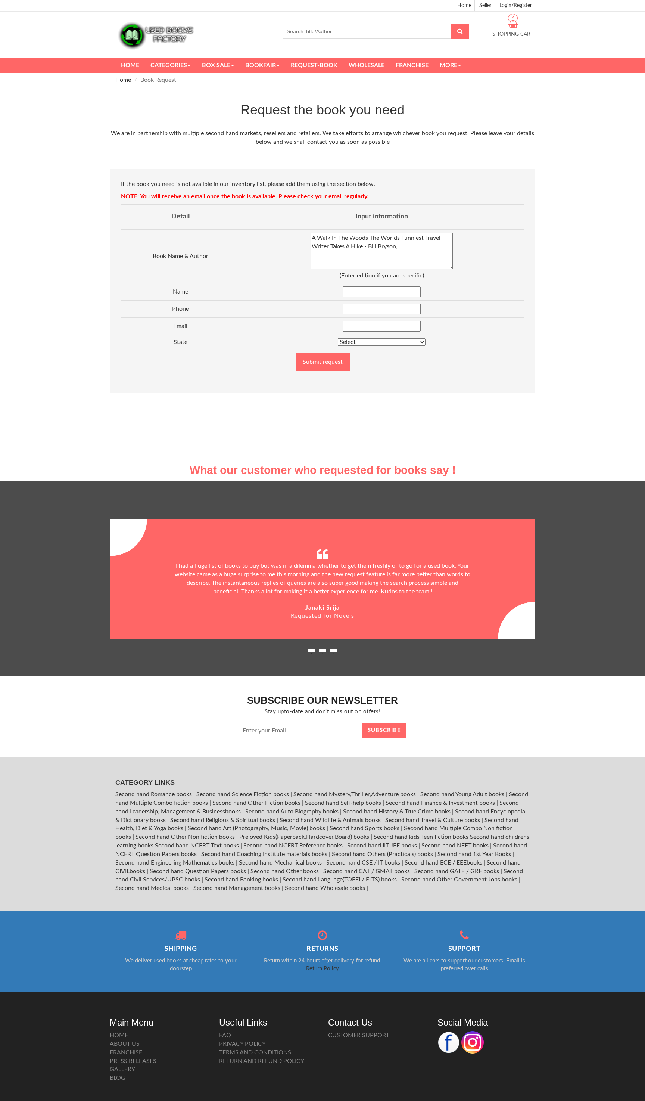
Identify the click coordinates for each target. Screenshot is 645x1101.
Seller (485, 5)
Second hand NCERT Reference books (293, 846)
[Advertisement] (322, 406)
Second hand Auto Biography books (292, 812)
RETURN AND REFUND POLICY (261, 1061)
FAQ (225, 1035)
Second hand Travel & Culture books (433, 820)
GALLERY (122, 1069)
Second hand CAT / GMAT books (367, 871)
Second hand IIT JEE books (382, 846)
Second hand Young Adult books (463, 794)
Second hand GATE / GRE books (457, 871)
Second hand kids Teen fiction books (421, 837)
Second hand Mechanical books (281, 863)
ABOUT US (125, 1044)
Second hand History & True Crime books (397, 812)
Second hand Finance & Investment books (441, 803)
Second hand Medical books (152, 888)
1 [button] (311, 653)
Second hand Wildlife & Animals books (331, 820)
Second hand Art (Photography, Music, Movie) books (257, 828)
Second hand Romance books (154, 794)
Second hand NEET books (455, 846)
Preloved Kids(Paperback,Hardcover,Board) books (305, 837)
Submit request (323, 362)
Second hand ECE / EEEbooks (444, 863)
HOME (119, 1035)
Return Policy (322, 968)
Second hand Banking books (242, 880)
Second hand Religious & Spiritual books (223, 820)
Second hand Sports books (365, 828)
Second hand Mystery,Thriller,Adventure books (355, 794)
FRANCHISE (126, 1052)
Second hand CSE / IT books (364, 863)
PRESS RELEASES (133, 1061)
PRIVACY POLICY (242, 1044)
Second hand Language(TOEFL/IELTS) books (340, 880)
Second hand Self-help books (344, 803)
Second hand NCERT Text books (197, 846)
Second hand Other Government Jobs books (460, 880)
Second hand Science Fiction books (243, 794)
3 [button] (333, 653)
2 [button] (322, 653)
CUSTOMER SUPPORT (358, 1035)
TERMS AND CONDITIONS (255, 1052)
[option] (322, 579)
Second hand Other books (285, 871)
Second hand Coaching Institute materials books (265, 854)
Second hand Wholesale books (326, 888)
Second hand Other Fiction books (257, 803)
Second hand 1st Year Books (474, 854)
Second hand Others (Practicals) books (383, 854)
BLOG (117, 1078)
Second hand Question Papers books (198, 871)
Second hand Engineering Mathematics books (175, 863)
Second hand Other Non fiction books (185, 837)
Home (464, 5)
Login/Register (515, 5)
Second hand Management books (237, 888)
